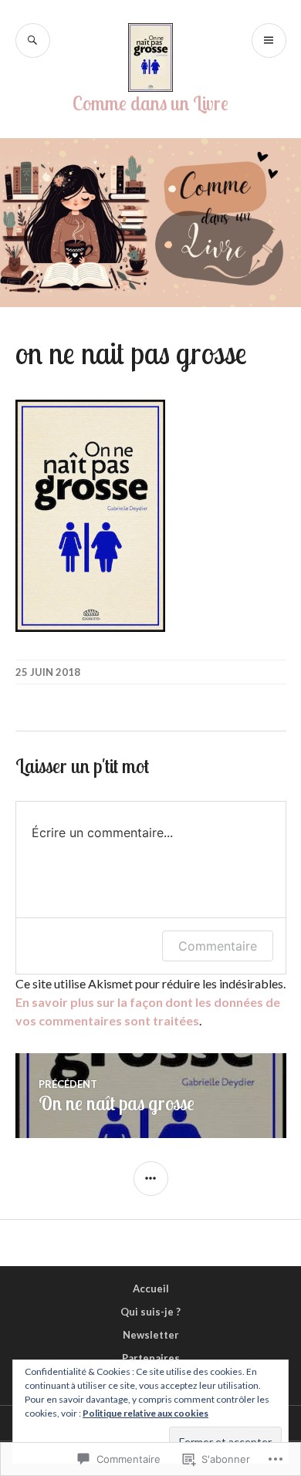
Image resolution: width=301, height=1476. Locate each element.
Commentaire (217, 946)
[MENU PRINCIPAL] (269, 40)
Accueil (151, 1288)
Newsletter (151, 1335)
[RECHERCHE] (32, 40)
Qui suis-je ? (150, 1311)
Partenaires (151, 1358)
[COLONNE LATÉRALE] (151, 1178)
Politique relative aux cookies (145, 1413)
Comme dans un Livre (150, 103)
